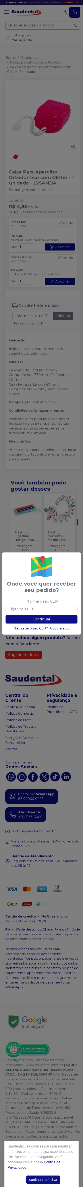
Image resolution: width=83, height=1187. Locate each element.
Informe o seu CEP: (41, 601)
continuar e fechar (43, 1179)
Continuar (41, 619)
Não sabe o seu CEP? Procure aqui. (42, 628)
